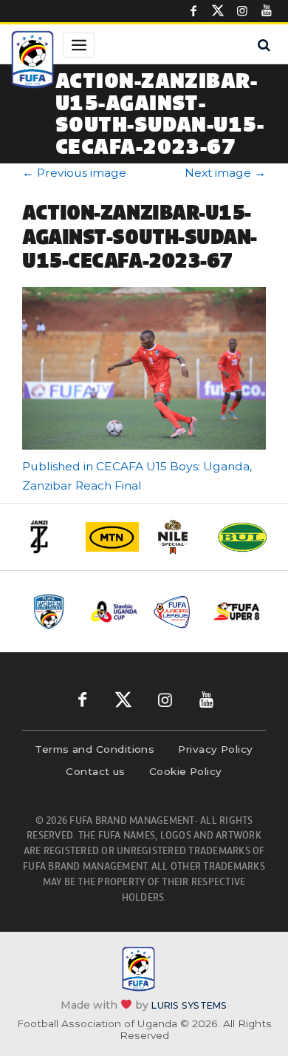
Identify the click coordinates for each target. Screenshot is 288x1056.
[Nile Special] (177, 536)
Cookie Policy (185, 771)
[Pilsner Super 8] (236, 611)
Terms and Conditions (94, 749)
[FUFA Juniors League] (175, 611)
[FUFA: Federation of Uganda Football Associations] (32, 61)
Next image (225, 173)
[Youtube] (266, 11)
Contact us (96, 771)
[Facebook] (193, 11)
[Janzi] (47, 536)
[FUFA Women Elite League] (53, 611)
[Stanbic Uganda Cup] (114, 611)
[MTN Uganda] (112, 537)
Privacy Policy (215, 749)
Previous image (74, 173)
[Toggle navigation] (79, 45)
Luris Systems (189, 1005)
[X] (218, 11)
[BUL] (242, 537)
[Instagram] (242, 11)
